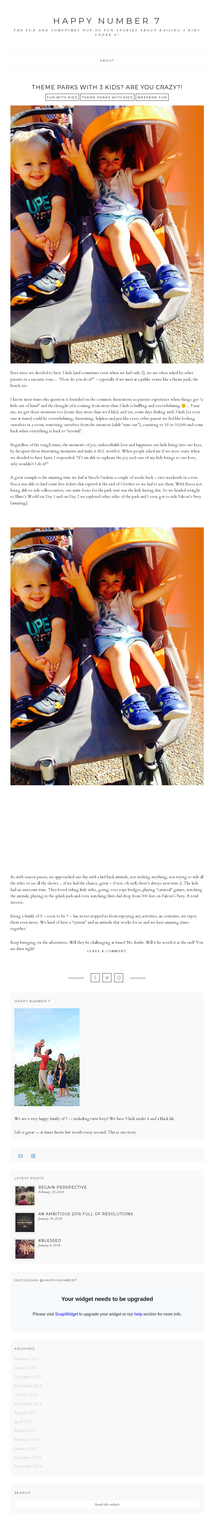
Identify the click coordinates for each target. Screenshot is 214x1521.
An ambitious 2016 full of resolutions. (86, 1214)
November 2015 (28, 1385)
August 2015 (25, 1412)
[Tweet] (107, 978)
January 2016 (25, 1367)
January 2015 (25, 1448)
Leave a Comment (107, 951)
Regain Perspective (62, 1187)
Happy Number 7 (107, 21)
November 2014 (28, 1466)
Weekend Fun (152, 97)
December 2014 (27, 1457)
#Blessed (49, 1240)
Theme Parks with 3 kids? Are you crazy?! (107, 87)
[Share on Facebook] (95, 978)
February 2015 (26, 1439)
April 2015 (23, 1421)
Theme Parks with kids (107, 97)
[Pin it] (118, 978)
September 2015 (27, 1403)
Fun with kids (62, 97)
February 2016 (26, 1358)
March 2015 (24, 1430)
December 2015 (27, 1376)
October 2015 (26, 1394)
